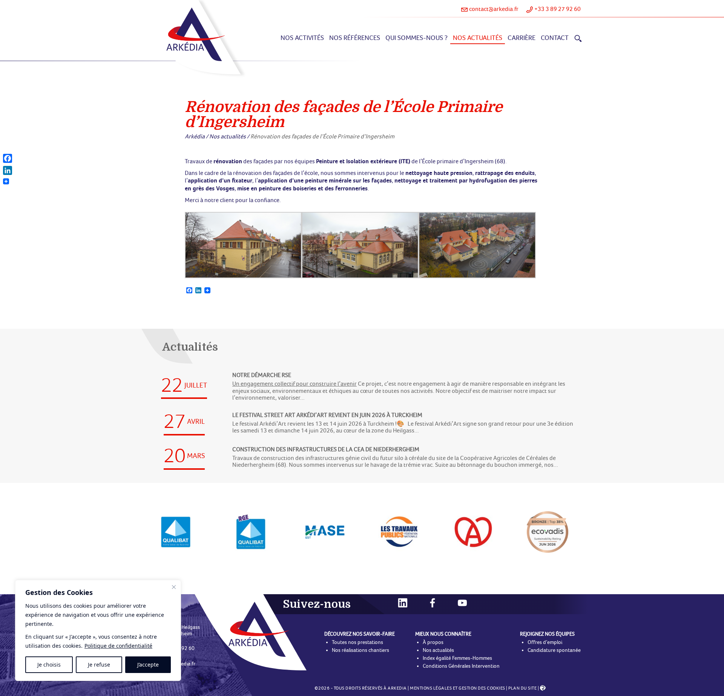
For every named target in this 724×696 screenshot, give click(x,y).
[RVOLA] (543, 689)
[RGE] (473, 531)
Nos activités (302, 37)
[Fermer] (174, 587)
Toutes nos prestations (357, 642)
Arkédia (195, 136)
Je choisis (49, 664)
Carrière (521, 37)
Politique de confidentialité (118, 645)
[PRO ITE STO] (547, 531)
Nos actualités (477, 37)
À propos (433, 642)
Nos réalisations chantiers (360, 650)
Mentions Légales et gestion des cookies (457, 688)
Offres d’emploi (545, 642)
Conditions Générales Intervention (461, 666)
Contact (555, 37)
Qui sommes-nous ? (416, 37)
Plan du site (522, 688)
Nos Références (354, 37)
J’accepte (148, 664)
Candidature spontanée (554, 650)
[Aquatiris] (251, 531)
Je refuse (99, 664)
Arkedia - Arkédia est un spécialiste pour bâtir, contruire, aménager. (196, 34)
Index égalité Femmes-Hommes (457, 658)
